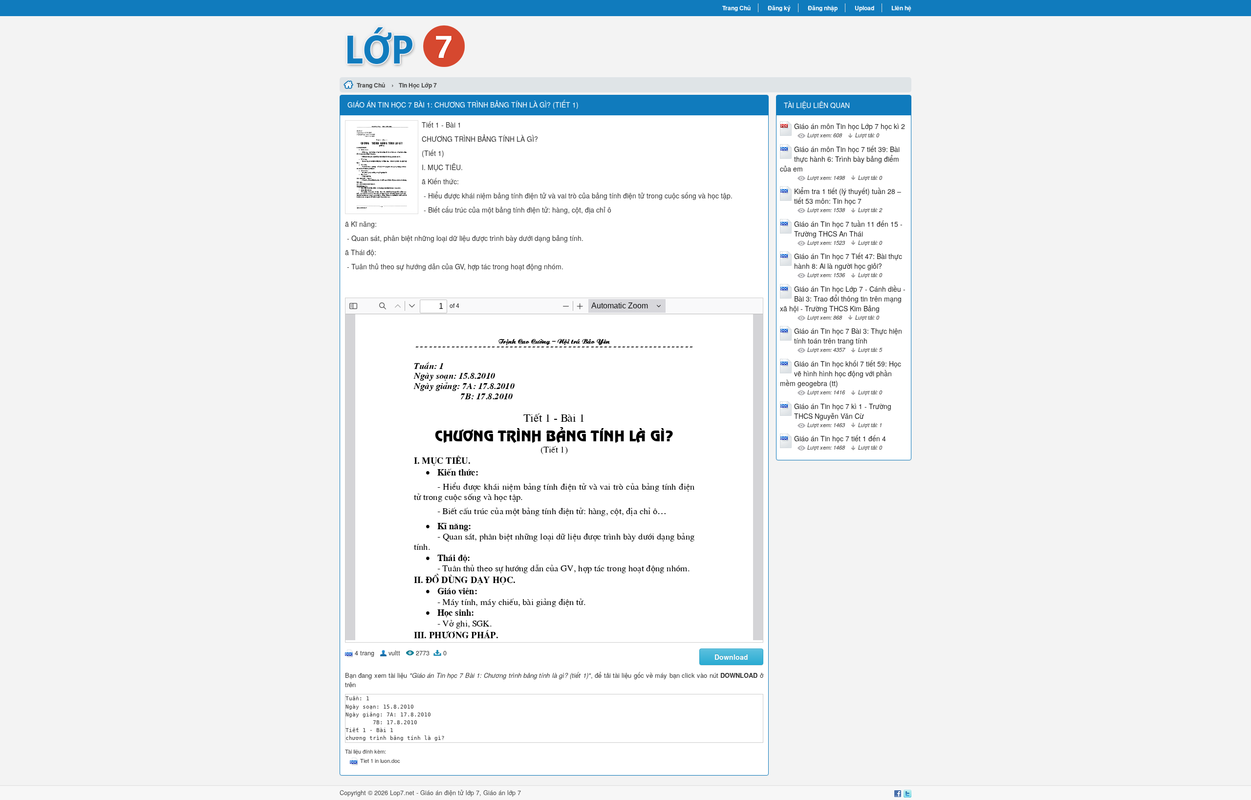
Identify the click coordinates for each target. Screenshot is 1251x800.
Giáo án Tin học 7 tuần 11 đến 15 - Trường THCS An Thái (848, 228)
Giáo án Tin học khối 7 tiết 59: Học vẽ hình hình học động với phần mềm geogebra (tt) (840, 373)
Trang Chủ (736, 7)
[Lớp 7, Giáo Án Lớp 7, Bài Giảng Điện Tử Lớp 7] (483, 45)
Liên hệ (901, 7)
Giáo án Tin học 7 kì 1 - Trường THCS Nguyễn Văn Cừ (842, 411)
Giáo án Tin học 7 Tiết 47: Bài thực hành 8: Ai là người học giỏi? (848, 261)
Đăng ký (779, 7)
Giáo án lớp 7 (502, 792)
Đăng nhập (823, 7)
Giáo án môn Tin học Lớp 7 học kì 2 (849, 126)
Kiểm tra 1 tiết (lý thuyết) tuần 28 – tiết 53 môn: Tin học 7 (847, 196)
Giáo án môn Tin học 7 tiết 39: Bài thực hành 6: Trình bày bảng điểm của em (840, 158)
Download (731, 657)
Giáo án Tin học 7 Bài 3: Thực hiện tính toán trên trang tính (848, 336)
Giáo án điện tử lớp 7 (449, 792)
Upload (864, 7)
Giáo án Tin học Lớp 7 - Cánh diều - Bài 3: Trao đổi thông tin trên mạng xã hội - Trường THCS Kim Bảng (843, 298)
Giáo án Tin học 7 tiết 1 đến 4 (840, 438)
